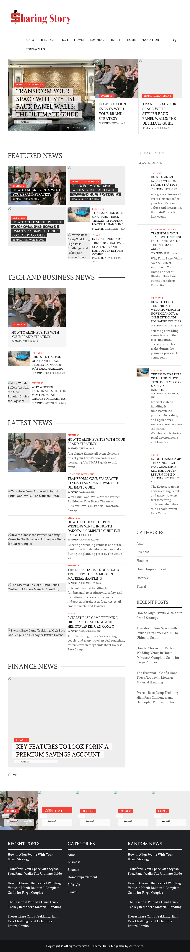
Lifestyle (47, 40)
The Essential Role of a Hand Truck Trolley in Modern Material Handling (108, 218)
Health (115, 40)
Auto (30, 40)
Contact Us (35, 49)
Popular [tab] (143, 153)
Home (131, 40)
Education (150, 40)
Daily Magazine (114, 946)
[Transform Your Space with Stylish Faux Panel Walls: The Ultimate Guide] (160, 78)
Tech (64, 40)
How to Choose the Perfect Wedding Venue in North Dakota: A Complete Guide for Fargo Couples (166, 311)
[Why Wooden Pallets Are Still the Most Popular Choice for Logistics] (19, 391)
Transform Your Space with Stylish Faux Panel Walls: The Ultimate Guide (159, 114)
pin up (12, 774)
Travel (78, 40)
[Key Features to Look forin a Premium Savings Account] (66, 722)
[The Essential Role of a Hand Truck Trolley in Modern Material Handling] (79, 213)
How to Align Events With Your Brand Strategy (165, 180)
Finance (21, 740)
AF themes (136, 946)
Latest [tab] (158, 153)
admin (25, 122)
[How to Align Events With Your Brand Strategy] (116, 78)
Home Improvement (29, 84)
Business (97, 40)
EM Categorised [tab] (149, 163)
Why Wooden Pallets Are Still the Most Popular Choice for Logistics (49, 392)
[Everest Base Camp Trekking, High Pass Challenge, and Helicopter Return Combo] (79, 245)
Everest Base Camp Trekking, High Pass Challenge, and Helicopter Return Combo (108, 246)
